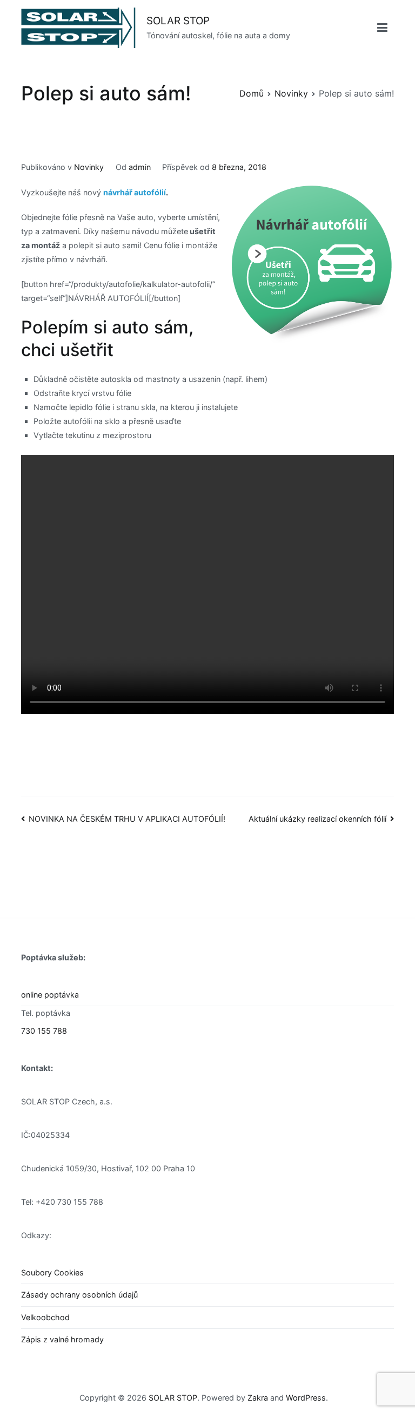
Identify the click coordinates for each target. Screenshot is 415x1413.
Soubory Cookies (52, 1272)
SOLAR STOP (178, 21)
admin (140, 167)
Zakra (257, 1397)
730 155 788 (44, 1030)
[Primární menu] (382, 28)
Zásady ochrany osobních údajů (79, 1294)
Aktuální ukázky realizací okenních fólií (317, 818)
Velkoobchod (45, 1317)
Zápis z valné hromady (62, 1339)
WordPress (306, 1397)
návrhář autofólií (134, 192)
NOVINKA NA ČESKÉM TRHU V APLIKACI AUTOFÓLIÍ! (127, 818)
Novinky (89, 167)
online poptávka (50, 994)
